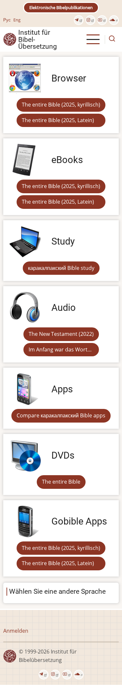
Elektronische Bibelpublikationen (61, 7)
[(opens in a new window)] (79, 20)
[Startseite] (9, 39)
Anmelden (15, 630)
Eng (16, 20)
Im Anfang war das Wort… (60, 349)
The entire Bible (61, 481)
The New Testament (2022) (61, 333)
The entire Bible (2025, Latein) (58, 120)
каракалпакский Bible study (61, 268)
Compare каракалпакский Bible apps (61, 415)
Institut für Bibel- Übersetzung (37, 39)
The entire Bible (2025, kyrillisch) (61, 104)
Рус (7, 20)
